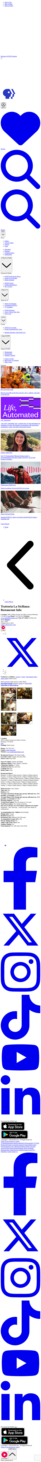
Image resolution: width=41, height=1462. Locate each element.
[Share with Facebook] (5, 634)
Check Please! (9, 602)
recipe (23, 677)
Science (6, 1146)
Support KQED (5, 349)
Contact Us (14, 1151)
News (2, 238)
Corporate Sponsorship (25, 1145)
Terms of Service (6, 1141)
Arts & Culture (13, 1146)
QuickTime (28, 683)
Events (3, 324)
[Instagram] (20, 994)
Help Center (7, 1151)
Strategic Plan (22, 1148)
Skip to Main (8, 4)
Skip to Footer (9, 6)
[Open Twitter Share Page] (22, 669)
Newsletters (19, 1143)
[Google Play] (14, 1135)
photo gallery (5, 678)
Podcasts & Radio (6, 273)
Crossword (32, 1146)
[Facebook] (20, 909)
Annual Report (13, 1148)
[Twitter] (20, 949)
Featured (3, 365)
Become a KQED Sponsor (9, 56)
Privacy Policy (15, 1141)
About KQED (5, 1148)
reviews (18, 677)
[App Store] (13, 1126)
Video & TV (4, 300)
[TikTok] (20, 1039)
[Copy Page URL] (5, 672)
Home (6, 527)
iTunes (21, 683)
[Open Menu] (1, 58)
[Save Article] (5, 674)
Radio (4, 1143)
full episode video (31, 677)
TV (2, 1143)
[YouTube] (20, 1074)
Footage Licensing (12, 1145)
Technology (21, 1146)
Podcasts (9, 1143)
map (8, 616)
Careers (34, 1145)
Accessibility (20, 1150)
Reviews (7, 619)
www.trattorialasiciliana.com (9, 618)
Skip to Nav (8, 2)
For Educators (27, 1143)
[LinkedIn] (20, 1119)
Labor (27, 1146)
